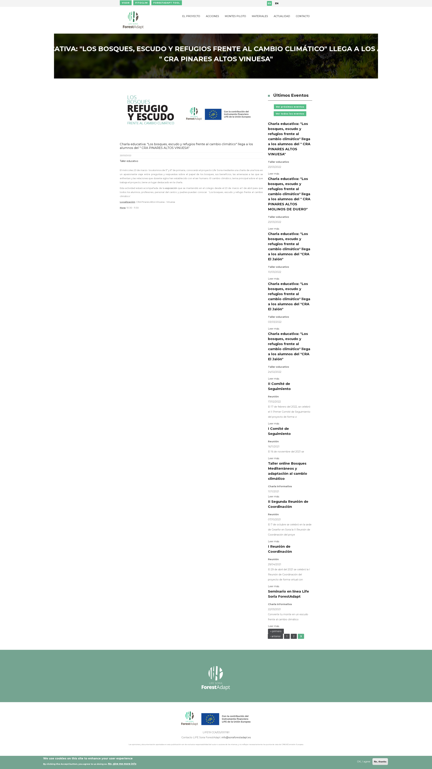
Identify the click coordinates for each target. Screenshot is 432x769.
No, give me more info (122, 763)
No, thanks (380, 761)
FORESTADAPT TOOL (166, 3)
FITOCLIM (141, 3)
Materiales (260, 16)
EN (276, 3)
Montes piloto (235, 16)
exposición (171, 188)
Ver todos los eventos (290, 113)
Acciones (212, 16)
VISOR (126, 3)
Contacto (303, 16)
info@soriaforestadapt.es (236, 737)
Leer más (273, 173)
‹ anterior (275, 636)
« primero (275, 631)
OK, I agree (363, 761)
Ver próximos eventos (290, 107)
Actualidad (282, 16)
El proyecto (191, 16)
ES (269, 3)
